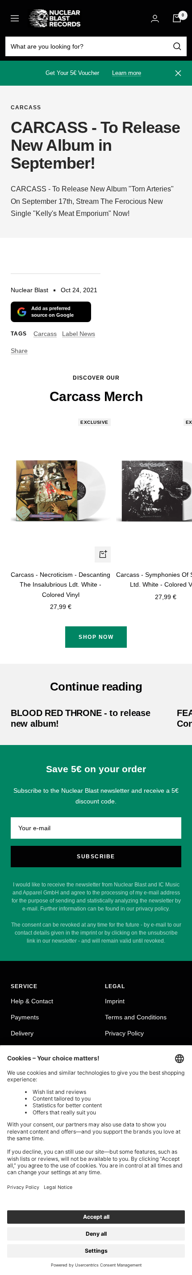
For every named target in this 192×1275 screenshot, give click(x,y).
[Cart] (176, 18)
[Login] (155, 18)
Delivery (22, 1033)
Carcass (26, 107)
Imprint (115, 1001)
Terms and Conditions (136, 1017)
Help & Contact (32, 1001)
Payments (25, 1017)
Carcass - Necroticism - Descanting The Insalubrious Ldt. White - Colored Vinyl (60, 584)
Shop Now (96, 637)
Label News (78, 333)
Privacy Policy (124, 1033)
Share (19, 350)
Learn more (126, 73)
